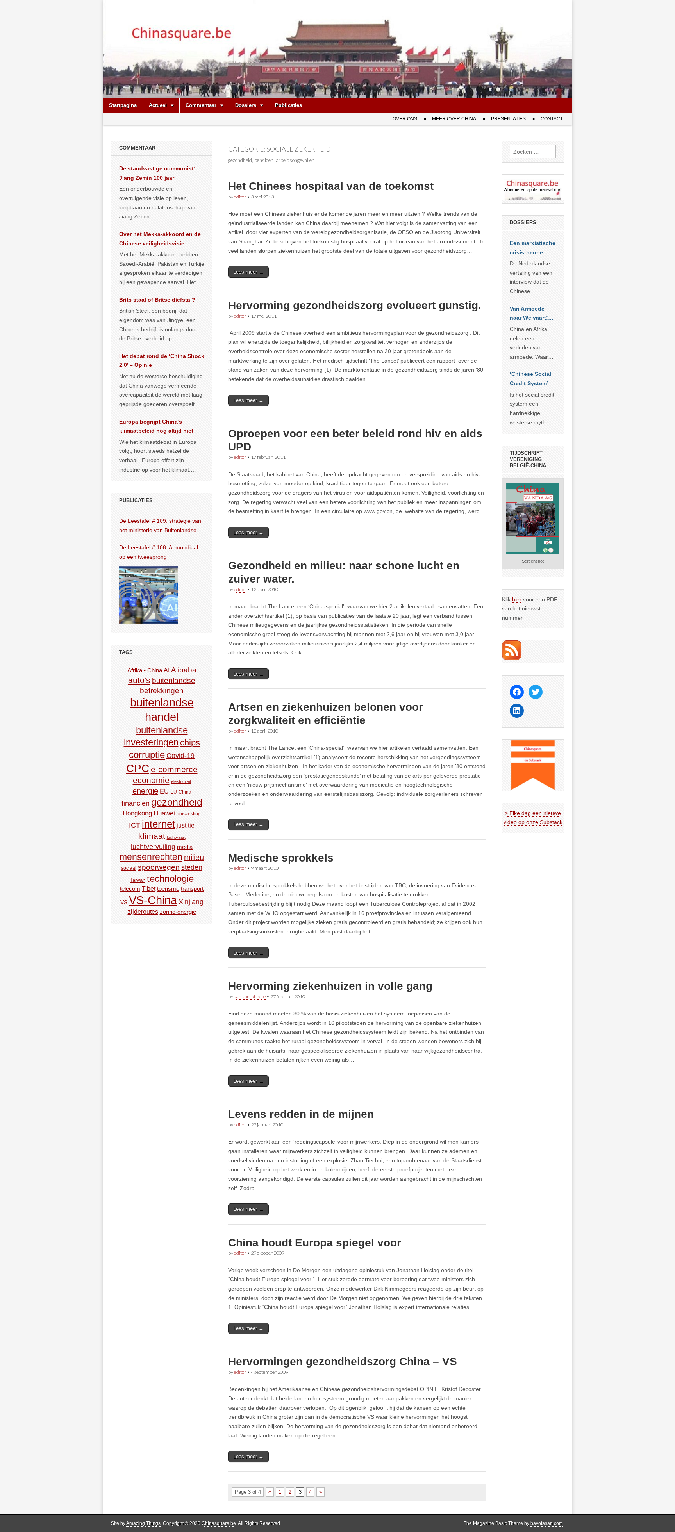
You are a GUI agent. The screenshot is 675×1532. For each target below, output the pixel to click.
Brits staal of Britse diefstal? (157, 300)
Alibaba (183, 669)
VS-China (153, 900)
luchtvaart (176, 837)
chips (190, 742)
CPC (137, 768)
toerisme (168, 888)
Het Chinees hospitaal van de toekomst (331, 186)
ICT (134, 825)
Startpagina (123, 105)
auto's (139, 680)
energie (145, 791)
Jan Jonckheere (250, 996)
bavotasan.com (546, 1523)
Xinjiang (191, 902)
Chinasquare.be (219, 1523)
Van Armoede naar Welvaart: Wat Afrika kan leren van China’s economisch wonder (529, 314)
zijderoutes (143, 911)
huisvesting (189, 813)
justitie (186, 825)
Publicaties (288, 105)
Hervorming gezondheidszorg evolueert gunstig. (354, 305)
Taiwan (137, 880)
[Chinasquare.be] (337, 49)
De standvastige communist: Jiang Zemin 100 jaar (157, 173)
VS (123, 902)
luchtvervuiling (153, 846)
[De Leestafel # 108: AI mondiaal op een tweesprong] (148, 595)
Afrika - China (144, 670)
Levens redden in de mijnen (301, 1114)
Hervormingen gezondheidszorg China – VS (342, 1361)
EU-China (180, 792)
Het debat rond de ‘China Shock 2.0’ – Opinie (161, 360)
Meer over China (454, 119)
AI (167, 670)
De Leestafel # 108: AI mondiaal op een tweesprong (158, 552)
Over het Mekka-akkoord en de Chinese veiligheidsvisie (160, 239)
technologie (170, 878)
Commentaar (201, 105)
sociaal (128, 868)
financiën (135, 803)
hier (516, 599)
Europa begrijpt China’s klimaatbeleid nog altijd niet (156, 426)
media (185, 847)
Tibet (148, 888)
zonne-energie (178, 911)
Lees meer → (248, 272)
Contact (552, 119)
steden (191, 867)
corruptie (147, 754)
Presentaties (508, 119)
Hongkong (137, 813)
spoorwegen (159, 867)
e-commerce (174, 769)
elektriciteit (181, 781)
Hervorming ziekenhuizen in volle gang (330, 986)
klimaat (151, 836)
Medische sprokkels (281, 858)
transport (192, 888)
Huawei (164, 813)
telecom (130, 889)
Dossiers (245, 105)
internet (158, 824)
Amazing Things (143, 1523)
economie (151, 780)
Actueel (158, 105)
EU (164, 791)
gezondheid (176, 802)
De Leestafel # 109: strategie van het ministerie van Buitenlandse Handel (160, 526)
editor (240, 197)
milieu (194, 857)
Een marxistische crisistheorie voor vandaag (532, 248)
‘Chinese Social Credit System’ (530, 378)
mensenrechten (151, 857)
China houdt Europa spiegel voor (314, 1243)
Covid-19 (180, 756)
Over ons (405, 119)
